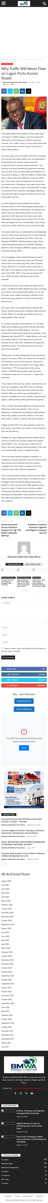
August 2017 (6, 1043)
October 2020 (6, 999)
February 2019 (6, 1015)
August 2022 (6, 988)
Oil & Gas (5, 1179)
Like (43, 669)
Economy (5, 1160)
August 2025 (6, 928)
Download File (24, 701)
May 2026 (5, 893)
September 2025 (7, 924)
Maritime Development (9, 578)
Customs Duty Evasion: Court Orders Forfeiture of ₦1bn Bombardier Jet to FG (23, 854)
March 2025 (5, 948)
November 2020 (7, 996)
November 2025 (7, 917)
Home (3, 59)
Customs (4, 1171)
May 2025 (5, 940)
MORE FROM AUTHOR (33, 564)
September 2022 (7, 984)
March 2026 (5, 901)
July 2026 (5, 885)
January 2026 (6, 909)
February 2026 (6, 905)
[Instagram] (21, 1094)
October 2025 (6, 921)
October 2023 (6, 972)
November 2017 (7, 1035)
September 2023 (7, 976)
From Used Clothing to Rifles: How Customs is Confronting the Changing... (31, 1139)
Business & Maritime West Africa (15, 82)
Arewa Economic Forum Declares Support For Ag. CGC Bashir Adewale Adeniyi (11, 530)
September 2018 (7, 1023)
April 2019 (5, 1011)
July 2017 (5, 1047)
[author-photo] (24, 548)
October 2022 (6, 980)
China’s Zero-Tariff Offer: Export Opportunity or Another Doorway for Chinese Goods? (39, 583)
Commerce (36, 578)
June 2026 (5, 889)
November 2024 (7, 964)
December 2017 (7, 1031)
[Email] (28, 91)
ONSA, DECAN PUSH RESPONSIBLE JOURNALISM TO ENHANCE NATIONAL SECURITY (23, 843)
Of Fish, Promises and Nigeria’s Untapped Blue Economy (7, 582)
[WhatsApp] (16, 91)
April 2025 (5, 944)
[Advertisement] (24, 32)
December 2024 (7, 960)
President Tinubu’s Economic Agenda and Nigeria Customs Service (36, 528)
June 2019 (5, 1007)
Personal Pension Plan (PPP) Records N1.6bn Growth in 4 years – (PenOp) (21, 820)
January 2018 (6, 1027)
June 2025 (5, 936)
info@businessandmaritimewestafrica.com (28, 1088)
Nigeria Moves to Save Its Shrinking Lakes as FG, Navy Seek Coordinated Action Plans (23, 583)
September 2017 (7, 1039)
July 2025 (5, 932)
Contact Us (39, 1196)
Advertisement (28, 1196)
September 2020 (7, 1003)
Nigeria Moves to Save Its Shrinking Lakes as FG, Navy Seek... (29, 1126)
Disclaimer (8, 1196)
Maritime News (12, 59)
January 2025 (6, 956)
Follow (42, 674)
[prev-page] (22, 590)
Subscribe (41, 685)
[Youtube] (32, 1094)
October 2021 (6, 992)
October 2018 (6, 1019)
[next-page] (25, 590)
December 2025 (7, 913)
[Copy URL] (34, 91)
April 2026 (5, 897)
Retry (24, 748)
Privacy (17, 1196)
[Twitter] (10, 91)
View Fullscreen (24, 709)
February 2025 (6, 952)
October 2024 (6, 968)
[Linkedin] (22, 91)
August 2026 (6, 881)
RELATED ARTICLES (14, 564)
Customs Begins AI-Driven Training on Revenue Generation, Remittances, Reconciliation (22, 831)
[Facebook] (4, 91)
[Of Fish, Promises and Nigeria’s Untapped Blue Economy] (8, 573)
